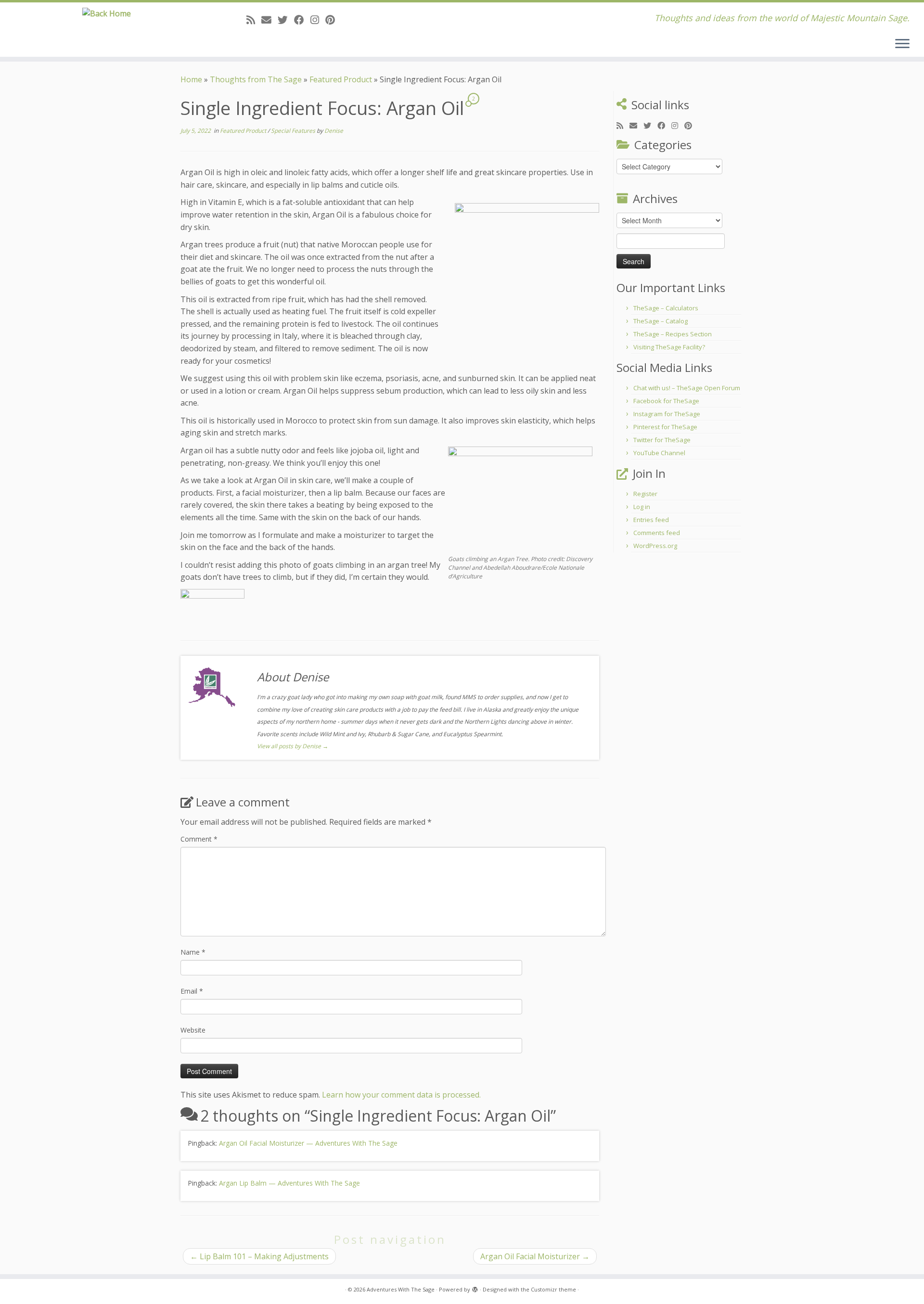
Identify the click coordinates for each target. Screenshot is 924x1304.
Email (191, 991)
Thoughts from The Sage (256, 79)
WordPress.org (655, 545)
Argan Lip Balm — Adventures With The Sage (289, 1183)
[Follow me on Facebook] (302, 19)
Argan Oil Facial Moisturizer (535, 1256)
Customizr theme (553, 1289)
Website (192, 1030)
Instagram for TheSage (666, 413)
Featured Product (340, 79)
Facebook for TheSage (666, 400)
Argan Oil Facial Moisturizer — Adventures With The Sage (308, 1143)
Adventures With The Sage (401, 1289)
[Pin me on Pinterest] (333, 19)
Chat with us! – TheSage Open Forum (686, 388)
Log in (641, 506)
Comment (199, 839)
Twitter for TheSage (662, 439)
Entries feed (651, 519)
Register (645, 493)
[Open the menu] (902, 44)
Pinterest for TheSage (665, 426)
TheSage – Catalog (660, 321)
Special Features (294, 131)
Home (191, 79)
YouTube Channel (659, 452)
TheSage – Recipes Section (672, 334)
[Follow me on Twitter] (286, 19)
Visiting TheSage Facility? (669, 347)
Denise (333, 131)
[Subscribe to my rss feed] (253, 19)
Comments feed (656, 532)
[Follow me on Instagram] (317, 19)
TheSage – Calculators (665, 308)
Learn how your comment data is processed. (401, 1094)
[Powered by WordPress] (475, 1287)
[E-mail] (269, 19)
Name (192, 952)
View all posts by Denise (292, 746)
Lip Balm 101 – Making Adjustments (259, 1256)
